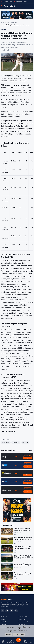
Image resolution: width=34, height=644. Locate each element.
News (15, 534)
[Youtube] (16, 610)
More (30, 450)
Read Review (27, 455)
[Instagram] (11, 610)
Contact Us (22, 619)
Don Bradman (5, 442)
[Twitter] (7, 610)
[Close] (28, 634)
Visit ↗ (27, 458)
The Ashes (25, 442)
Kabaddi (3, 624)
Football (3, 622)
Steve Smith (15, 442)
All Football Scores (21, 1)
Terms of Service (24, 622)
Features (14, 22)
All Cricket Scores (7, 1)
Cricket (7, 22)
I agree (8, 634)
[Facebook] (2, 610)
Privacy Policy (23, 624)
